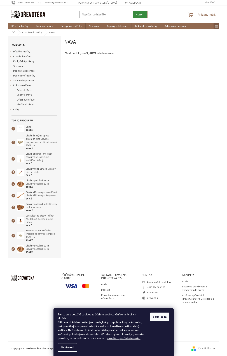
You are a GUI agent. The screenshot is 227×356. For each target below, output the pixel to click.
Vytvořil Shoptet (207, 348)
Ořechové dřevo (26, 100)
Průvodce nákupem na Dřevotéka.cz (113, 297)
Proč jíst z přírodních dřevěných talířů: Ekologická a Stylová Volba (198, 299)
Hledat (140, 14)
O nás (104, 284)
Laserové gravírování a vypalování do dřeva (194, 288)
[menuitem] (20, 26)
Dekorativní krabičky (24, 76)
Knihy (16, 109)
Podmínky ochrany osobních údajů (98, 2)
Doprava (105, 290)
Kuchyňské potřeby (23, 61)
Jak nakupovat (133, 2)
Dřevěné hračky (21, 51)
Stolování (18, 66)
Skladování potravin (23, 80)
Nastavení (67, 347)
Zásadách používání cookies (124, 338)
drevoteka (152, 292)
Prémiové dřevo (22, 85)
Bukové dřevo (24, 95)
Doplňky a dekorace (24, 71)
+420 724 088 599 (156, 287)
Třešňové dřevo (25, 104)
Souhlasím (160, 317)
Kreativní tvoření (22, 56)
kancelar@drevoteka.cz (160, 282)
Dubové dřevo (24, 90)
